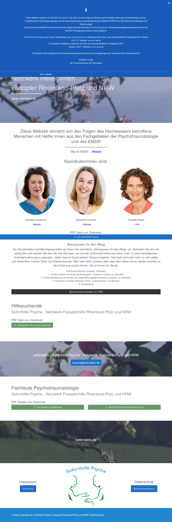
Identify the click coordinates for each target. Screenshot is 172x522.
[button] (136, 224)
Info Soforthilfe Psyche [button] (87, 236)
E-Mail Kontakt (97, 514)
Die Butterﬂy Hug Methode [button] (49, 407)
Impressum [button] (28, 488)
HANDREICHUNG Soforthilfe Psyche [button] (126, 407)
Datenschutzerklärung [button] (144, 488)
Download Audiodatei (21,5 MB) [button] (87, 291)
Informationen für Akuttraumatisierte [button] (34, 325)
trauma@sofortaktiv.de (86, 363)
